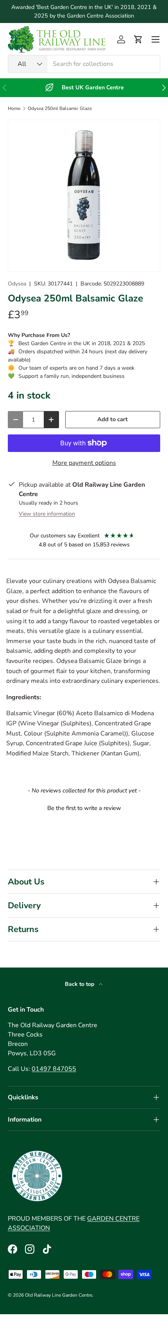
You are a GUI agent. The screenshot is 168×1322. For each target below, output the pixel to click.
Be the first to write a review (84, 808)
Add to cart (112, 419)
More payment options (84, 463)
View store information (47, 513)
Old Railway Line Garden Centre (58, 1295)
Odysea (17, 283)
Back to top (80, 984)
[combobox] (84, 64)
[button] (138, 39)
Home (14, 108)
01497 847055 (54, 1069)
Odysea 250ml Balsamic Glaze (60, 108)
